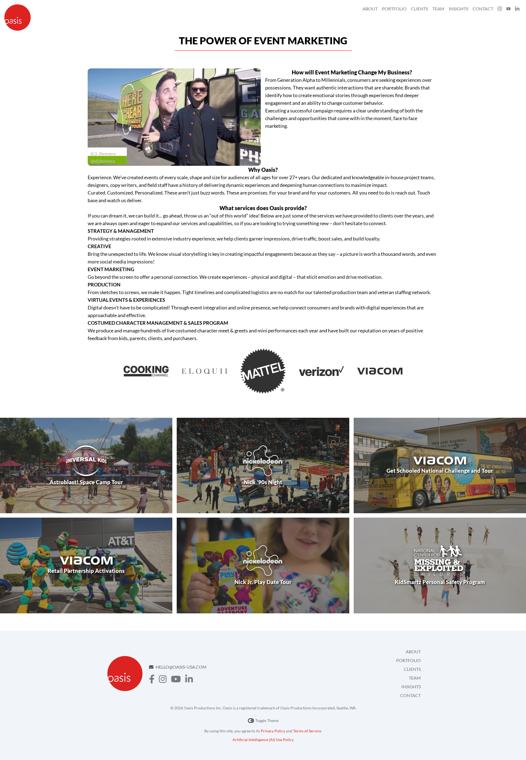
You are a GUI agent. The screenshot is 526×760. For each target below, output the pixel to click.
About (370, 8)
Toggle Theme (267, 720)
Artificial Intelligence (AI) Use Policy (263, 739)
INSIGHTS (411, 686)
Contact (483, 8)
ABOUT (413, 651)
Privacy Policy (273, 731)
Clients (419, 8)
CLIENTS (412, 669)
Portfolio (394, 8)
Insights (458, 8)
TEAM (415, 677)
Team (438, 8)
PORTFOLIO (408, 660)
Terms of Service (307, 731)
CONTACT (410, 695)
